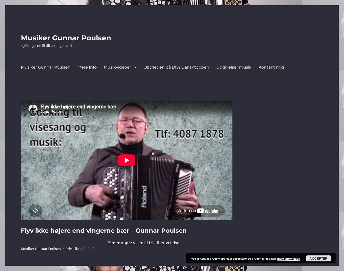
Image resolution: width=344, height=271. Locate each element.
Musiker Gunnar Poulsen (66, 38)
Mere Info (87, 67)
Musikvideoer (117, 67)
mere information (288, 258)
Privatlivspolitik (78, 249)
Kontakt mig (271, 67)
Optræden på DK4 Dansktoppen (176, 67)
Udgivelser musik (234, 67)
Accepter (318, 258)
